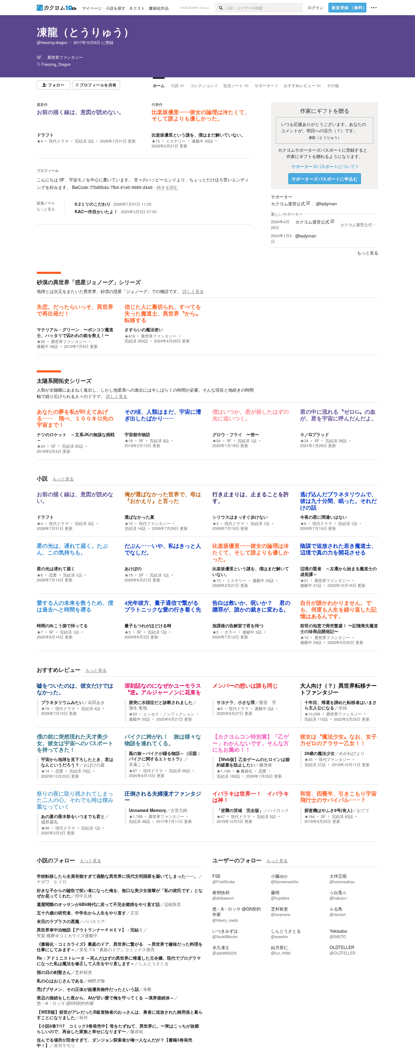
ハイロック (278, 810)
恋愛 (53, 575)
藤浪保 (265, 765)
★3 (215, 523)
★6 (303, 523)
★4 (40, 141)
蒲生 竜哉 (138, 708)
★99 (45, 828)
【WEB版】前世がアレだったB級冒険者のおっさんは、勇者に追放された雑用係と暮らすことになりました (120, 1014)
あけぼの (133, 568)
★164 (309, 816)
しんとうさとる (154, 963)
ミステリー (176, 141)
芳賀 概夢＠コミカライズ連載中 (67, 935)
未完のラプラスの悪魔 (58, 921)
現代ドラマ (59, 141)
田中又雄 (83, 896)
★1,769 (135, 816)
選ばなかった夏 (139, 517)
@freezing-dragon (52, 42)
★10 (304, 637)
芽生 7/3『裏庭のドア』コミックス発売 (117, 949)
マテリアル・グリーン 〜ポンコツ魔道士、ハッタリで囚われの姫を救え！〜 (75, 332)
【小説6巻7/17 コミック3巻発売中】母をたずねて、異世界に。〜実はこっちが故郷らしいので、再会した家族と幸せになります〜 (118, 1028)
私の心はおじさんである (60, 981)
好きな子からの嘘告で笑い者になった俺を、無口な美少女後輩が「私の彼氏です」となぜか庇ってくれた (120, 893)
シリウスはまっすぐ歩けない (240, 517)
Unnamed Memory (147, 810)
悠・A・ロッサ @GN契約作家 (65, 1003)
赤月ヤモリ (64, 1045)
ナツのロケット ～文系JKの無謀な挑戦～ (76, 437)
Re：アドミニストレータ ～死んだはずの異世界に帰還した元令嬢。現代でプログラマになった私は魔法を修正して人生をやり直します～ (119, 960)
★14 (45, 771)
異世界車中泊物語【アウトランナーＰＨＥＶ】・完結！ (90, 930)
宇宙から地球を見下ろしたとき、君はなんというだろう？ (77, 762)
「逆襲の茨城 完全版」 (240, 810)
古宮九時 (178, 810)
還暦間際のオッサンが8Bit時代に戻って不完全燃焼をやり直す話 (98, 904)
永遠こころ (139, 764)
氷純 (342, 708)
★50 (133, 714)
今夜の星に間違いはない (323, 517)
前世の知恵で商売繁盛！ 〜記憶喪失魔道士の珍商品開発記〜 (339, 628)
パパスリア (94, 921)
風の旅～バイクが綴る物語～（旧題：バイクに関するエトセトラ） (165, 756)
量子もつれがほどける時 (148, 625)
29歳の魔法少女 (319, 753)
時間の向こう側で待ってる (62, 625)
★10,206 (312, 714)
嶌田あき (96, 702)
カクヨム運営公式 (288, 203)
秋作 (83, 1017)
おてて (363, 810)
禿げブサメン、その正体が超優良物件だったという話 (88, 989)
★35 (308, 759)
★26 (41, 341)
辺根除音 (172, 904)
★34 (304, 440)
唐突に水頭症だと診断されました (161, 702)
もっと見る (46, 209)
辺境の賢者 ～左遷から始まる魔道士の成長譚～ (338, 571)
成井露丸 (49, 822)
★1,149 (223, 771)
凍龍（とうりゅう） (85, 31)
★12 (129, 523)
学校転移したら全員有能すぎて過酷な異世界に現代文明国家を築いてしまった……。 (117, 876)
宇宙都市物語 (137, 434)
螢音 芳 (267, 702)
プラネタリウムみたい (62, 702)
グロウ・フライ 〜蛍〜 (235, 434)
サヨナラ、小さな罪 (236, 702)
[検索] (220, 7)
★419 (130, 336)
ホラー (230, 632)
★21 (304, 580)
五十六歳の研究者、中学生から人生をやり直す (81, 913)
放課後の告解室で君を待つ (237, 625)
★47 (221, 816)
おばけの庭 (94, 765)
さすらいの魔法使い (146, 329)
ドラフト (45, 135)
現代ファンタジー (154, 523)
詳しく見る (193, 291)
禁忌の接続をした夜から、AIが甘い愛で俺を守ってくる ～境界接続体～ (105, 998)
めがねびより (352, 753)
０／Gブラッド (314, 434)
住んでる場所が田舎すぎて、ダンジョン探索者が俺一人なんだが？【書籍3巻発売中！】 (114, 1042)
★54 (216, 440)
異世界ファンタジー (69, 341)
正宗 (134, 913)
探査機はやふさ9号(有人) (328, 810)
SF (53, 446)
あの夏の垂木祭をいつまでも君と (73, 816)
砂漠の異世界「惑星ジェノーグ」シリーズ (89, 282)
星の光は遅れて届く (56, 568)
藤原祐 (136, 1031)
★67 (133, 770)
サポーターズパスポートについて (323, 166)
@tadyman (326, 203)
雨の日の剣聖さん (54, 972)
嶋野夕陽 (96, 981)
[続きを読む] (144, 183)
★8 (220, 708)
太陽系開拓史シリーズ (64, 381)
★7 (40, 632)
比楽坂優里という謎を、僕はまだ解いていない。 (198, 135)
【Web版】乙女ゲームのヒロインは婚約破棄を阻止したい (253, 762)
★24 (41, 446)
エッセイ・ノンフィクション (168, 714)
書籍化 (246, 771)
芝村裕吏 (83, 972)
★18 (129, 440)
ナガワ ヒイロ (52, 881)
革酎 (147, 989)
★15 (156, 141)
